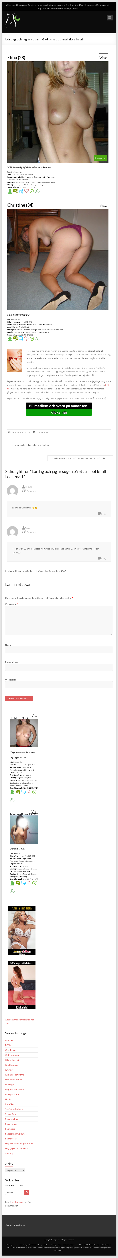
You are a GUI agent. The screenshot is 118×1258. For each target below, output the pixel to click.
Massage (9, 1084)
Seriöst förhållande (14, 1109)
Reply (103, 513)
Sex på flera (10, 1114)
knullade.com (18, 1202)
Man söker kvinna (13, 1079)
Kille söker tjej (12, 1060)
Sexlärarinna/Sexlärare (16, 1133)
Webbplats (10, 679)
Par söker (9, 1104)
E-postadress (11, 662)
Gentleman (10, 1050)
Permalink (31, 491)
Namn (8, 645)
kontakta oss (58, 1250)
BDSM (8, 1045)
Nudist (8, 1099)
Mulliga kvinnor (12, 1094)
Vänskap (9, 1153)
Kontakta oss (19, 1225)
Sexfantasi (10, 1128)
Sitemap (8, 1225)
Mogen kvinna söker (14, 1089)
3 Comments (42, 432)
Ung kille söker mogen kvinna (19, 1143)
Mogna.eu (56, 1240)
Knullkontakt (11, 1065)
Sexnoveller (10, 1138)
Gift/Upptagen (12, 1055)
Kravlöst (9, 1069)
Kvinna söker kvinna (14, 1074)
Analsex (9, 1040)
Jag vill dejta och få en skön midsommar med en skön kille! (80, 458)
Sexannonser (11, 1124)
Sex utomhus (11, 1119)
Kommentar (11, 604)
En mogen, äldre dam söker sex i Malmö (29, 445)
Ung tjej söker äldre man (16, 1148)
